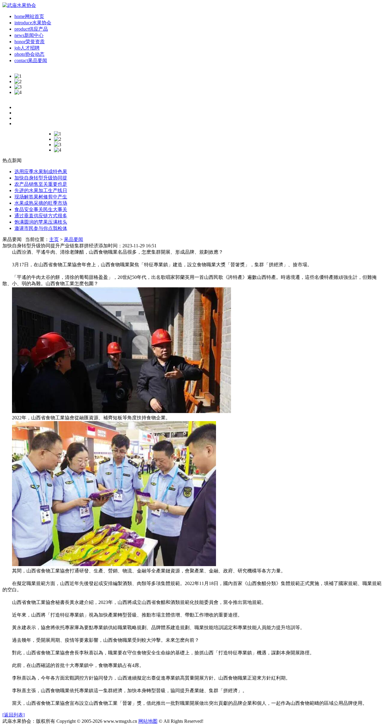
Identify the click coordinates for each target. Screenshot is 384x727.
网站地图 (148, 721)
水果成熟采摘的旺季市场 (40, 203)
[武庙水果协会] (19, 5)
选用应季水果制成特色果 (40, 171)
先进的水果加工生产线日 (40, 190)
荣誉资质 (29, 41)
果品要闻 (30, 60)
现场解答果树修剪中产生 (40, 196)
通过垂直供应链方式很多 (40, 215)
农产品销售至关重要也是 (40, 184)
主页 (54, 239)
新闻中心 (29, 35)
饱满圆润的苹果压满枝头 (40, 222)
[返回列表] (13, 714)
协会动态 (29, 54)
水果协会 (32, 22)
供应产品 (31, 29)
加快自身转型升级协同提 (40, 177)
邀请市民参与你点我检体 (40, 228)
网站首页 (29, 16)
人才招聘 (27, 47)
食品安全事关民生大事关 (40, 209)
